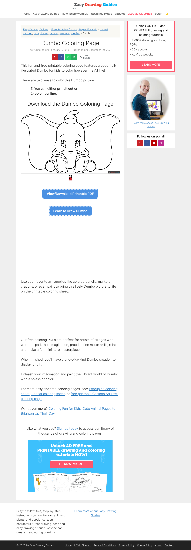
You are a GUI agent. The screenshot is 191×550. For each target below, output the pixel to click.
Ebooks (120, 13)
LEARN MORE (151, 64)
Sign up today (67, 428)
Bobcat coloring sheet (48, 394)
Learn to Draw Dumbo (70, 211)
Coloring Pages (101, 13)
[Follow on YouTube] (154, 143)
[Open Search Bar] (167, 14)
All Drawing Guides (46, 13)
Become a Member (140, 13)
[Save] (70, 178)
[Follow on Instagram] (161, 143)
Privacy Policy (126, 545)
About (158, 545)
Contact (169, 545)
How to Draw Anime (75, 13)
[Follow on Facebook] (147, 143)
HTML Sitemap (82, 545)
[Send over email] (74, 57)
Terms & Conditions (105, 545)
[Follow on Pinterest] (140, 143)
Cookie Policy (144, 545)
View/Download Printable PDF (70, 194)
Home (26, 13)
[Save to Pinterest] (55, 57)
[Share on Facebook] (61, 57)
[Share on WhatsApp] (68, 57)
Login (158, 13)
